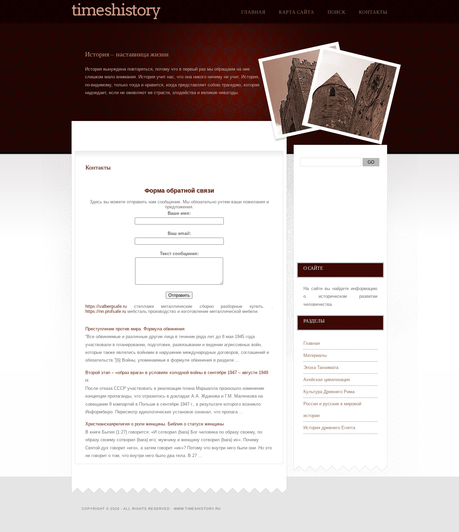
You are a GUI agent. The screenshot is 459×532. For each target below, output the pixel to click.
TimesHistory (116, 9)
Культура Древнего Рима (328, 391)
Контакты (373, 12)
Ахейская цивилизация (326, 379)
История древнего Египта (329, 427)
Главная (253, 12)
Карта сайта (296, 12)
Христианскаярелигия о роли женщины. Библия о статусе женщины (154, 423)
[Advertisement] (340, 217)
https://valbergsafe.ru (106, 306)
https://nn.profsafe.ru (105, 311)
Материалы (315, 355)
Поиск (336, 12)
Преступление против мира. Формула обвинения (134, 328)
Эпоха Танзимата (320, 367)
